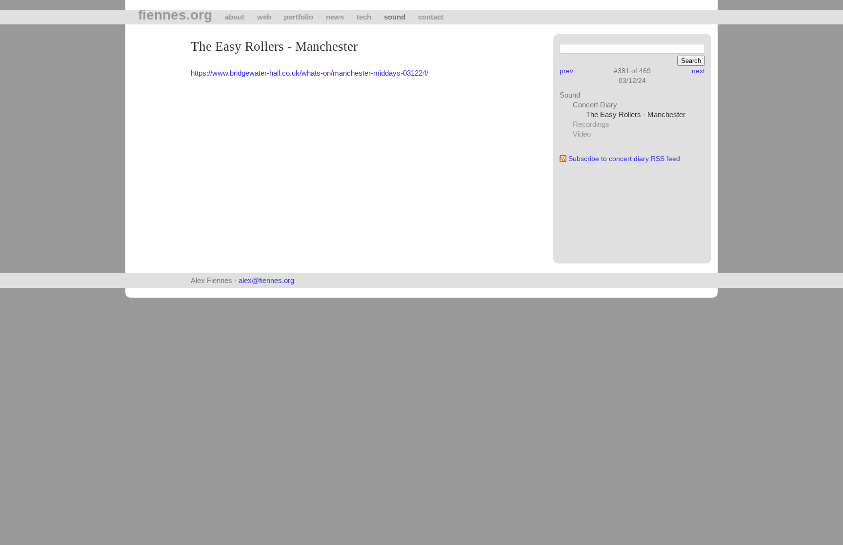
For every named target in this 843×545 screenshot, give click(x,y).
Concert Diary (595, 105)
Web (264, 17)
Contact (430, 17)
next (698, 71)
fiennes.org (175, 15)
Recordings (591, 124)
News (335, 17)
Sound (394, 17)
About (234, 17)
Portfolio (298, 17)
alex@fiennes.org (266, 280)
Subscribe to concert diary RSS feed (624, 158)
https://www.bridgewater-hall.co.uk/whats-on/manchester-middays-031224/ (309, 73)
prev (566, 71)
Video (582, 134)
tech (364, 17)
